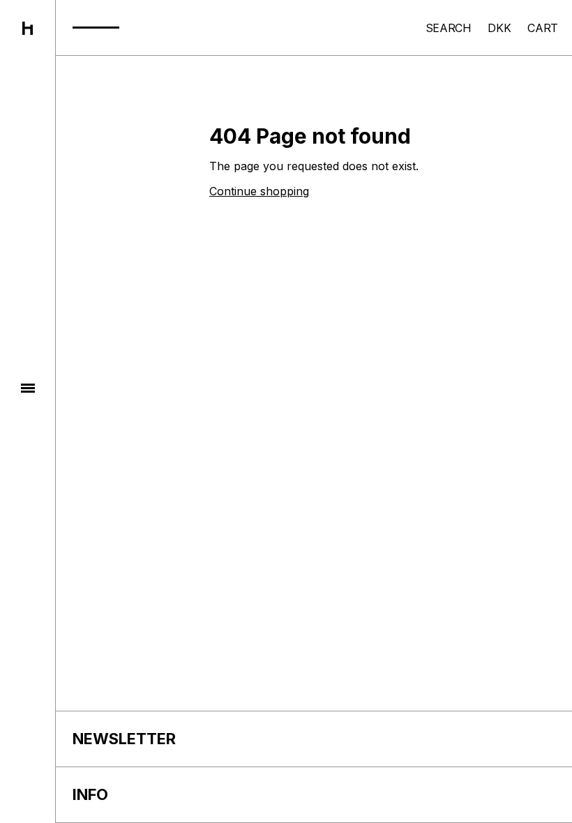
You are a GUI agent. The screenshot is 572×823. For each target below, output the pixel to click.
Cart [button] (542, 28)
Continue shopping (259, 191)
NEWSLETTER (124, 739)
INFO (90, 794)
